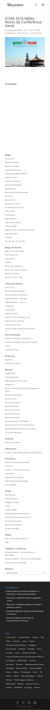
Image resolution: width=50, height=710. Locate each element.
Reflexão (20, 684)
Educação (22, 649)
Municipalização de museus (34, 664)
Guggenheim (10, 373)
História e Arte (11, 177)
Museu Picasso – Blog (13, 277)
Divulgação (32, 645)
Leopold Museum (12, 377)
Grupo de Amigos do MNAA (16, 173)
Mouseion (19, 664)
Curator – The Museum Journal (17, 470)
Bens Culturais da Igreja (15, 291)
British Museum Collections (16, 295)
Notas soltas (10, 211)
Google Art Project (12, 502)
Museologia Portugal (13, 521)
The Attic (8, 237)
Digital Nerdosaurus (13, 170)
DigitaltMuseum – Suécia (15, 302)
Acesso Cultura (11, 637)
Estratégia (31, 649)
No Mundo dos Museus (14, 207)
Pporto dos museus (13, 222)
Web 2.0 (37, 688)
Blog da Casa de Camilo (14, 251)
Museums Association (14, 525)
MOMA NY (9, 384)
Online (35, 672)
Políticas (40, 676)
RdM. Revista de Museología (16, 481)
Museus (25, 33)
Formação (9, 653)
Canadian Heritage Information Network (21, 342)
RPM (7, 542)
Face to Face (10, 258)
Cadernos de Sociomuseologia (17, 462)
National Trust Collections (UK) (17, 317)
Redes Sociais (10, 684)
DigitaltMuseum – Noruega (16, 298)
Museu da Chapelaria (13, 266)
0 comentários (36, 33)
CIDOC (37, 30)
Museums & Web (36, 668)
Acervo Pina (9, 287)
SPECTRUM (18, 688)
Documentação (11, 649)
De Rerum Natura (12, 166)
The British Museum (13, 432)
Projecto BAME (11, 226)
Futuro (17, 653)
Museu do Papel (11, 406)
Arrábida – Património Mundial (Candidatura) (23, 452)
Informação (10, 664)
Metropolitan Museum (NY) (16, 381)
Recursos (9, 680)
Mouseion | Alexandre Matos (18, 598)
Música (16, 672)
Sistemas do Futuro (13, 363)
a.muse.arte (10, 158)
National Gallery (11, 313)
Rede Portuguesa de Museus (24, 680)
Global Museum (11, 498)
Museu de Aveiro (22, 668)
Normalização (25, 672)
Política (16, 676)
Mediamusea (10, 189)
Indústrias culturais (13, 181)
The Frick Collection (13, 325)
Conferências (10, 33)
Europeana (9, 306)
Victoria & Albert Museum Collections (20, 328)
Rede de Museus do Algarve (16, 538)
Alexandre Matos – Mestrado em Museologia (23, 559)
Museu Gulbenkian (12, 414)
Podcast (8, 676)
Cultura (24, 641)
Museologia (10, 668)
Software (9, 688)
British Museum (11, 255)
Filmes (39, 649)
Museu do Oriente (12, 402)
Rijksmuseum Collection (14, 321)
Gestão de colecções (29, 653)
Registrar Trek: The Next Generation (19, 230)
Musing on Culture (12, 204)
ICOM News (9, 473)
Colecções (16, 641)
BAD (42, 637)
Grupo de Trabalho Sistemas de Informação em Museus (25, 657)
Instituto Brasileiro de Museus (17, 513)
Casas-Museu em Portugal (15, 562)
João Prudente (12, 591)
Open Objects (10, 218)
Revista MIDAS (11, 485)
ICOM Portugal (11, 510)
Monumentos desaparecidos (16, 192)
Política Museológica (28, 676)
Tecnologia (28, 688)
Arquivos (35, 637)
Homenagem (10, 660)
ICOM (19, 33)
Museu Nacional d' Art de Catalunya (19, 425)
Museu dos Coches (12, 410)
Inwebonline (10, 310)
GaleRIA (8, 262)
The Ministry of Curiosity (15, 241)
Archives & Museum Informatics (18, 338)
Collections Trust (12, 350)
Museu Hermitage (12, 417)
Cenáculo (8, 466)
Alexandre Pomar (12, 162)
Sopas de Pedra (11, 233)
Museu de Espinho (12, 273)
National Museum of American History (20, 429)
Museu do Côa (11, 399)
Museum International (14, 477)
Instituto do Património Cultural (18, 517)
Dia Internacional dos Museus (16, 645)
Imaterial (32, 660)
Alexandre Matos (15, 30)
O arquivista (10, 215)
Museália (8, 196)
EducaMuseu (10, 495)
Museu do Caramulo (13, 395)
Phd (41, 672)
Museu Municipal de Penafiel (17, 421)
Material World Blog (13, 185)
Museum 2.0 (10, 200)
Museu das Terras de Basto (16, 270)
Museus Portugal (12, 528)
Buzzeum (8, 360)
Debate (32, 641)
